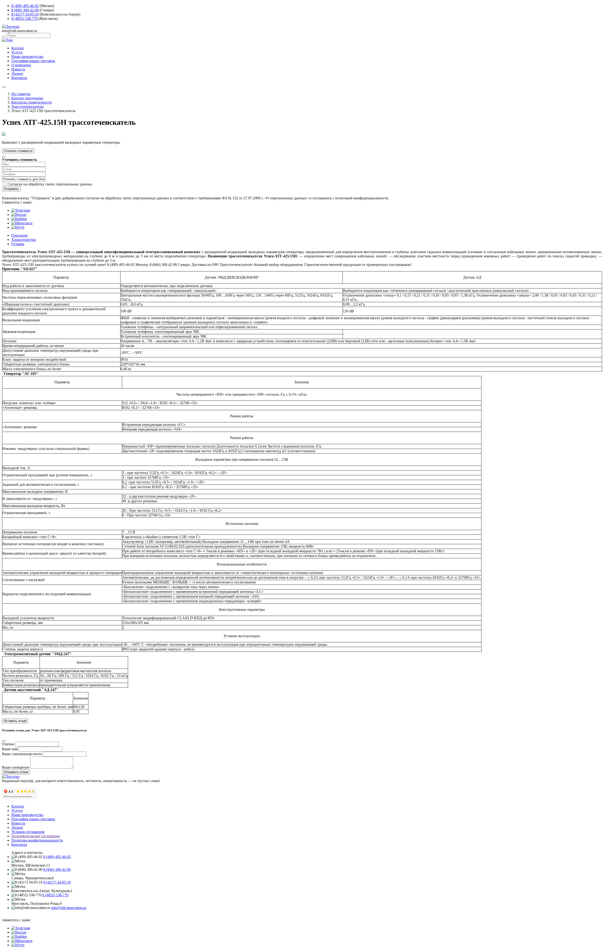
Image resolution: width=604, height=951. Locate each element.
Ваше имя (10, 749)
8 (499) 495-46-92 (25, 6)
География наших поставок (33, 61)
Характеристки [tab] (23, 240)
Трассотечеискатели (27, 107)
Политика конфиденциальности (37, 840)
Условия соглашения (27, 832)
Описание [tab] (19, 235)
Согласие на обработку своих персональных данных (50, 184)
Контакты (19, 78)
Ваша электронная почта (22, 754)
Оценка (8, 744)
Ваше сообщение (15, 767)
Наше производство (27, 56)
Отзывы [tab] (17, 244)
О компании (21, 65)
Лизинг (17, 73)
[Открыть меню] (4, 87)
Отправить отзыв (16, 772)
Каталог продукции (27, 98)
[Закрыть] (4, 156)
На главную (20, 94)
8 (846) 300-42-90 (25, 10)
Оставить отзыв (15, 721)
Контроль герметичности (31, 102)
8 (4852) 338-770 (24, 19)
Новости (18, 69)
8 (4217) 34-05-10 (25, 14)
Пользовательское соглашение (35, 836)
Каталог (17, 48)
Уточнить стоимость (18, 151)
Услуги (17, 52)
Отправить (11, 189)
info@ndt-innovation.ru (68, 908)
